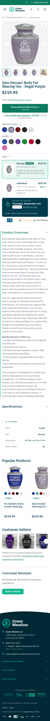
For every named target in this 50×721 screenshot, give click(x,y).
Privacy (4, 708)
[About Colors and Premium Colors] (20, 124)
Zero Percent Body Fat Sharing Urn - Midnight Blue (4, 141)
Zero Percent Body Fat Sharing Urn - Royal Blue (4, 129)
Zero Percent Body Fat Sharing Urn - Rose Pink (4, 147)
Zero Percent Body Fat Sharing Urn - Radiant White (31, 129)
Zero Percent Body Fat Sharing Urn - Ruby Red (31, 141)
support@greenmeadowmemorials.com (23, 654)
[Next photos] (46, 541)
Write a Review (12, 591)
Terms (11, 708)
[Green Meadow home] (17, 9)
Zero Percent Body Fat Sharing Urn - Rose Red (18, 129)
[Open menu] (5, 9)
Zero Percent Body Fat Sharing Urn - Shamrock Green (24, 141)
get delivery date (30, 207)
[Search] (31, 9)
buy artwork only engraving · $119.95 (22, 115)
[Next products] (46, 493)
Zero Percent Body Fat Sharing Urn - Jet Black (38, 141)
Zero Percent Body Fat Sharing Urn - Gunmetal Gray (11, 141)
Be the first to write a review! (20, 100)
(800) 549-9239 (13, 643)
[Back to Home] (3, 17)
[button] (5, 493)
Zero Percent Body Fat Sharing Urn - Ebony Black (24, 129)
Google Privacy (28, 712)
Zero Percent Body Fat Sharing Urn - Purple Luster (18, 141)
